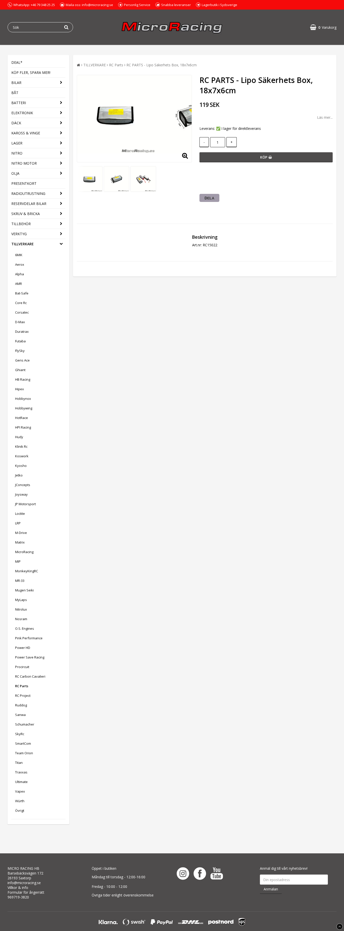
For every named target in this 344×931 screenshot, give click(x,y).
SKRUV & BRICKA (25, 213)
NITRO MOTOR (24, 163)
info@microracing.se (24, 882)
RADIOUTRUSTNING (28, 193)
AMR (18, 283)
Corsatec (22, 312)
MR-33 (19, 580)
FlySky (20, 350)
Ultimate (21, 781)
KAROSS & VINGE (25, 133)
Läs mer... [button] (325, 117)
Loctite (20, 513)
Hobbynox (23, 398)
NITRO (16, 153)
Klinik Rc (21, 446)
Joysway (21, 494)
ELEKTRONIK (22, 112)
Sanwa (20, 714)
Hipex (19, 389)
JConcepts (22, 485)
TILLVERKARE (22, 244)
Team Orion (24, 753)
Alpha (19, 274)
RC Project (22, 695)
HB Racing (22, 379)
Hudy (19, 437)
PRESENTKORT (24, 183)
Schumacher (24, 724)
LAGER (16, 143)
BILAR (16, 82)
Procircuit (22, 667)
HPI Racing (23, 427)
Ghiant (20, 370)
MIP (18, 561)
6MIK (18, 255)
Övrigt (19, 810)
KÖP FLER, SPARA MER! (30, 72)
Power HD (22, 647)
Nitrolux (21, 609)
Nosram (21, 619)
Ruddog (21, 705)
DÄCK (16, 123)
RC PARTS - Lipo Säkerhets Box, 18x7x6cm (161, 65)
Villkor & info (18, 887)
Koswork (21, 456)
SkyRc (19, 734)
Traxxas (21, 772)
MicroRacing (24, 552)
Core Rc (21, 303)
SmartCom (23, 743)
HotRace (21, 417)
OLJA (15, 173)
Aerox (19, 264)
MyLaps (21, 599)
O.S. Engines (24, 628)
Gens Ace (22, 360)
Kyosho (21, 465)
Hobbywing (23, 408)
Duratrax (22, 331)
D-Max (20, 322)
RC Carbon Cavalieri (30, 676)
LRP (18, 523)
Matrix (20, 542)
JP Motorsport (25, 504)
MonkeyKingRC (26, 571)
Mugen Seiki (24, 590)
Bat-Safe (21, 293)
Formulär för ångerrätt (26, 892)
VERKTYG (19, 233)
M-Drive (21, 532)
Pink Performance (29, 638)
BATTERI (18, 102)
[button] (323, 27)
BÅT (14, 92)
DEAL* (16, 62)
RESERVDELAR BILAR (28, 203)
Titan (19, 762)
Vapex (20, 791)
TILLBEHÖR (21, 223)
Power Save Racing (29, 657)
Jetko (19, 475)
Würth (19, 801)
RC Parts (21, 686)
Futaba (20, 341)
